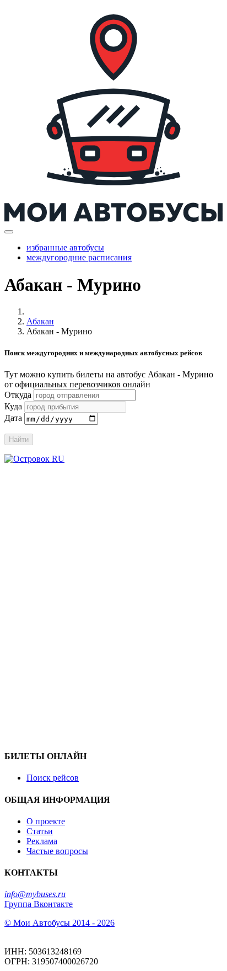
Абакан (40, 321)
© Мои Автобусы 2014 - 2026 (59, 922)
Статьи (39, 831)
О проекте (45, 821)
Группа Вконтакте (38, 904)
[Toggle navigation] (8, 231)
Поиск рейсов (52, 777)
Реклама (41, 841)
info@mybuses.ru (35, 894)
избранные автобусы (65, 247)
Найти (19, 439)
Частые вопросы (57, 851)
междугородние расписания (79, 257)
